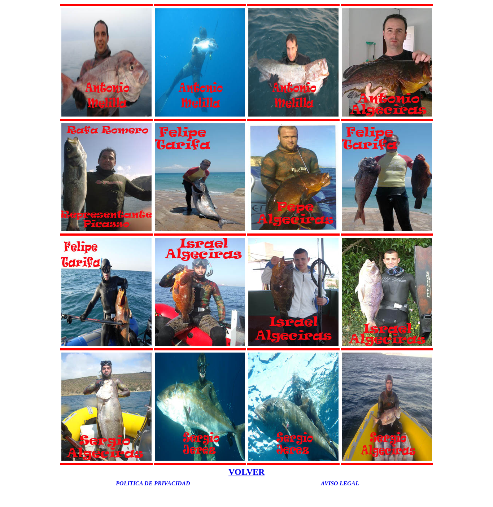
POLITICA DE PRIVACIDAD (153, 483)
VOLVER (246, 472)
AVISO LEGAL (340, 483)
